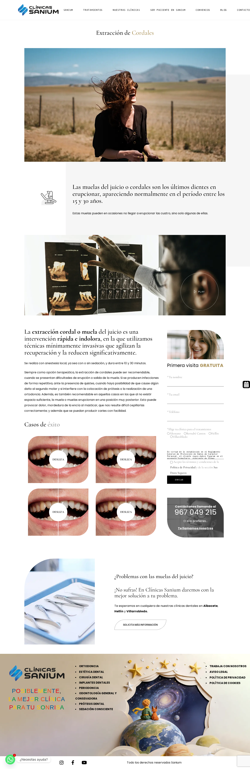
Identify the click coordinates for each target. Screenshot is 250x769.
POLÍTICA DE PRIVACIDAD (227, 677)
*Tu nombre (174, 377)
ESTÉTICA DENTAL (91, 672)
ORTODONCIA (89, 666)
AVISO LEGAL (219, 672)
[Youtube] (84, 762)
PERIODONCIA (89, 688)
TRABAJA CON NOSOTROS (228, 666)
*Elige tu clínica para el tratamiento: (189, 429)
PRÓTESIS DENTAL (91, 704)
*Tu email (173, 394)
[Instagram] (61, 762)
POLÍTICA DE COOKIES (225, 683)
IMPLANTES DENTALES (94, 683)
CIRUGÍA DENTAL (91, 677)
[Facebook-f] (72, 762)
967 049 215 (195, 512)
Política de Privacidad (182, 467)
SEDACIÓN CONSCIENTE (96, 709)
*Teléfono (173, 412)
